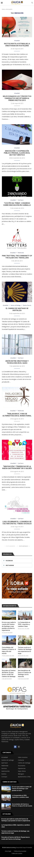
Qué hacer (4, 763)
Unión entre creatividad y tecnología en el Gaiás (17, 362)
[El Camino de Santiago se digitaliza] (17, 292)
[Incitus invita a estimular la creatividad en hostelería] (17, 27)
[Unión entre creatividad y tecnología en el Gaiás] (17, 344)
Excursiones (21, 765)
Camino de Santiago (7, 760)
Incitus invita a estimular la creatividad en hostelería (17, 45)
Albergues (21, 774)
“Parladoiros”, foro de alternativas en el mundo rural (17, 415)
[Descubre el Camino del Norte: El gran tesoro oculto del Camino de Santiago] (9, 663)
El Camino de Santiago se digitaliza (17, 309)
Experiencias (22, 768)
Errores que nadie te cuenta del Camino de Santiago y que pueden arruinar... (21, 788)
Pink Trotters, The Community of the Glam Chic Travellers (17, 257)
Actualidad (4, 757)
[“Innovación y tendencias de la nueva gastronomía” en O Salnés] (17, 450)
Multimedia (4, 765)
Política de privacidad (20, 851)
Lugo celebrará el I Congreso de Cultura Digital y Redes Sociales (17, 523)
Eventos (3, 774)
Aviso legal (8, 851)
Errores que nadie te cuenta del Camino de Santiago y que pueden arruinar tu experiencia (9, 626)
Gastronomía (5, 771)
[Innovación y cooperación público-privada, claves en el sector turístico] (17, 134)
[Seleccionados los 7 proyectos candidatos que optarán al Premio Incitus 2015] (17, 80)
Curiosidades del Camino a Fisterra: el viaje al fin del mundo (9, 650)
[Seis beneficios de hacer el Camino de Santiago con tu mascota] (25, 663)
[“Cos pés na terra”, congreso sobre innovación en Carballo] (17, 186)
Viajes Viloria (22, 771)
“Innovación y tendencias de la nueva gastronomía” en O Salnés (17, 467)
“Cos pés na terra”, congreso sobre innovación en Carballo (17, 204)
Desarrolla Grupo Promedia (24, 847)
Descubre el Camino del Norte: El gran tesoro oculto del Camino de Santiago (8, 673)
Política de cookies (17, 853)
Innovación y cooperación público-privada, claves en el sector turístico (17, 153)
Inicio (3, 9)
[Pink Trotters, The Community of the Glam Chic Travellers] (17, 239)
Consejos (4, 776)
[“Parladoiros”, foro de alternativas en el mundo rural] (17, 397)
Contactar (21, 760)
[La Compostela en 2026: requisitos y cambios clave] (25, 615)
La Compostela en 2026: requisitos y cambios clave (24, 624)
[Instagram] (18, 746)
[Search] (32, 3)
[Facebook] (15, 746)
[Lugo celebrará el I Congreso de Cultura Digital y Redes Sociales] (17, 505)
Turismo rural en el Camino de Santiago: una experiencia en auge (25, 650)
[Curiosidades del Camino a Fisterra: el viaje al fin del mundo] (9, 640)
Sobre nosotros (22, 757)
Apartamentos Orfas (24, 776)
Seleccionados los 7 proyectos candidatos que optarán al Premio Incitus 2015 (17, 98)
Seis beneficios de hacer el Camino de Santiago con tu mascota (24, 673)
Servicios (4, 768)
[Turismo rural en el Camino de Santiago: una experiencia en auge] (25, 640)
